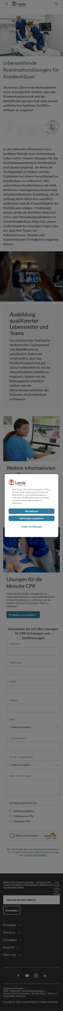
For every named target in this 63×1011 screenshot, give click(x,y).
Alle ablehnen (31, 511)
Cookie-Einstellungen (31, 526)
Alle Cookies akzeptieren (32, 518)
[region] (31, 505)
